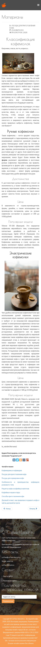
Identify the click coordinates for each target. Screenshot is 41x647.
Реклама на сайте (10, 581)
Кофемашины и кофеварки (12, 470)
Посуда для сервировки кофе (13, 478)
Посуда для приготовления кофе (14, 474)
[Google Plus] (27, 460)
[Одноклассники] (20, 460)
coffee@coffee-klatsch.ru (11, 557)
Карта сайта (8, 576)
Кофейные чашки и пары (11, 493)
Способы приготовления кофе (13, 496)
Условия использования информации (22, 641)
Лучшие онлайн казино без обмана (21, 643)
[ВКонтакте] (14, 460)
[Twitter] (17, 460)
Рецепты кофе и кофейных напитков (15, 489)
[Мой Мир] (24, 460)
